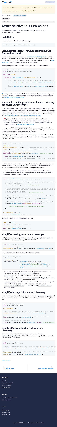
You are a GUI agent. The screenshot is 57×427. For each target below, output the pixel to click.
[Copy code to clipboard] (53, 45)
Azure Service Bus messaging (9, 397)
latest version (28, 10)
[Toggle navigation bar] (3, 2)
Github (3, 381)
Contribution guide (6, 383)
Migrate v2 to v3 (6, 414)
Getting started (5, 410)
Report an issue (6, 385)
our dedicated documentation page (14, 97)
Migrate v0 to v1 (6, 412)
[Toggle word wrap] (51, 69)
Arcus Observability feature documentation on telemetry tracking (22, 115)
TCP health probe (6, 400)
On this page (6, 21)
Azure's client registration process (36, 56)
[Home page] (3, 15)
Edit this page (6, 360)
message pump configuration (25, 124)
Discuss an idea (6, 387)
